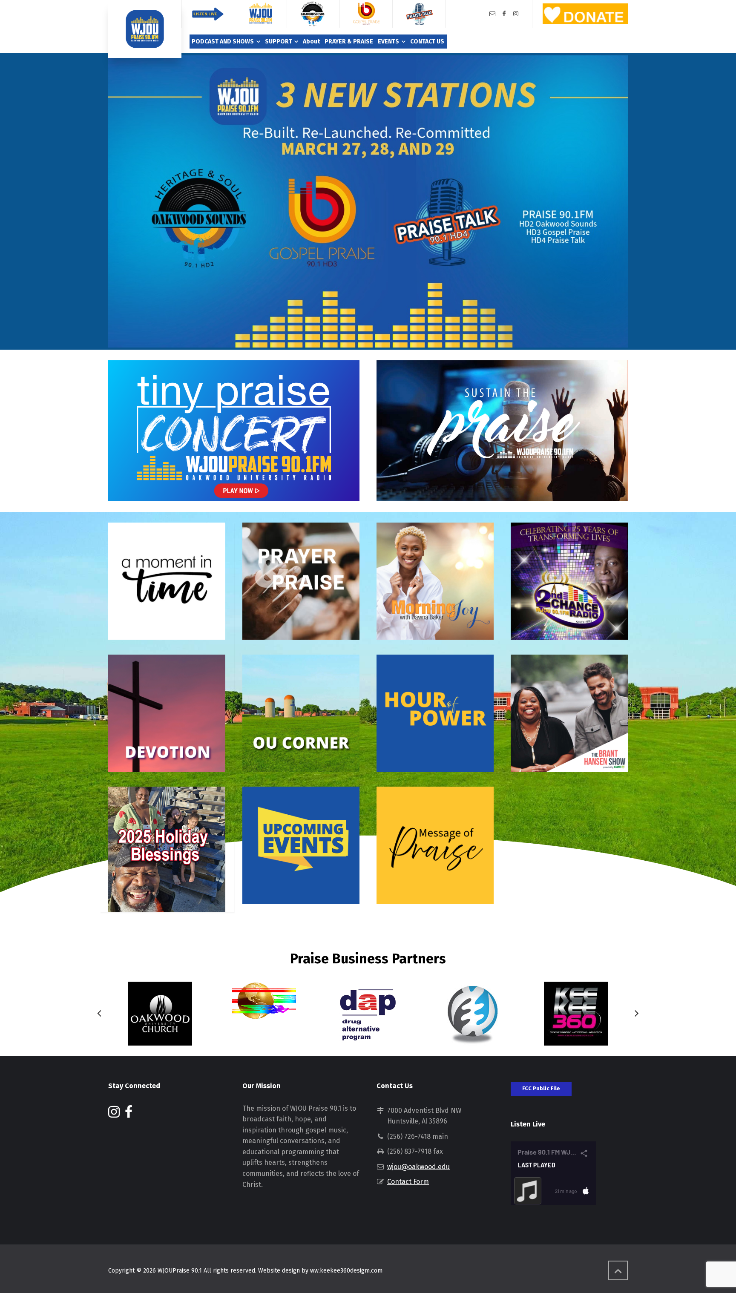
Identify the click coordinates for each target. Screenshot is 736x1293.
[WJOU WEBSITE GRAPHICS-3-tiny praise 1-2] (502, 430)
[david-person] (472, 1014)
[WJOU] (144, 29)
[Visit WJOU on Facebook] (128, 1114)
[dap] (368, 1014)
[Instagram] (516, 13)
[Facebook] (504, 13)
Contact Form (408, 1182)
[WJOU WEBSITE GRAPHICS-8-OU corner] (300, 713)
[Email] (492, 13)
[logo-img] (264, 1001)
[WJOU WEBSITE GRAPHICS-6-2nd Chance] (569, 581)
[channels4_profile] (160, 1014)
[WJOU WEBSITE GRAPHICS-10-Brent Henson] (569, 713)
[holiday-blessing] (166, 849)
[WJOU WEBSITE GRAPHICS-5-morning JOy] (435, 581)
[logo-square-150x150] (576, 1014)
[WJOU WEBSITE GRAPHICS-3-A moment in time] (166, 581)
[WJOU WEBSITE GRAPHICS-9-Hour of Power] (435, 713)
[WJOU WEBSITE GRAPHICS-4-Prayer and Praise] (300, 581)
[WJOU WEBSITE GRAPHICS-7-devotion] (166, 713)
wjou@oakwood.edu (418, 1167)
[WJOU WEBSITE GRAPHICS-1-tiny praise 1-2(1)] (233, 430)
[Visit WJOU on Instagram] (114, 1114)
